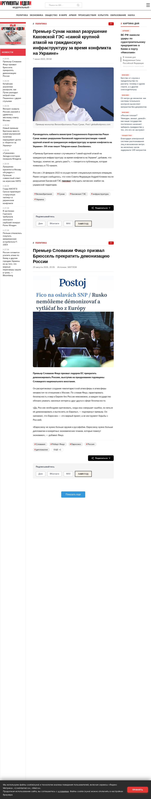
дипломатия (41, 450)
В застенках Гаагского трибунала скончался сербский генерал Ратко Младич (11, 218)
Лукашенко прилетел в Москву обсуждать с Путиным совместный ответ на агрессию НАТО (12, 173)
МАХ (68, 223)
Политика (22, 15)
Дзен (40, 223)
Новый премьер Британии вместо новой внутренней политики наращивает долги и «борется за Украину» (12, 137)
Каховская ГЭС (78, 194)
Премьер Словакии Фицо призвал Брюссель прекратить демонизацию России (12, 68)
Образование (118, 15)
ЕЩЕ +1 (57, 450)
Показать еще (73, 494)
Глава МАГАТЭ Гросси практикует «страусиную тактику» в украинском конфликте (11, 196)
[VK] (140, 5)
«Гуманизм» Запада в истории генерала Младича (12, 156)
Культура (103, 15)
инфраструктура (100, 194)
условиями (63, 791)
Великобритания (43, 194)
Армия (72, 15)
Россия (90, 444)
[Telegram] (133, 5)
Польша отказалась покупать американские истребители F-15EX (12, 239)
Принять (137, 790)
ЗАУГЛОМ (72, 267)
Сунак (61, 194)
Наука (131, 15)
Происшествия (87, 15)
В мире (63, 15)
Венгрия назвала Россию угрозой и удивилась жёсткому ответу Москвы (11, 114)
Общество (51, 15)
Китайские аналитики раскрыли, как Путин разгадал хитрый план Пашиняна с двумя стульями (12, 92)
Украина (39, 199)
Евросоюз (75, 444)
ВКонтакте (54, 223)
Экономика (36, 15)
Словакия (40, 444)
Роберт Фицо (58, 444)
